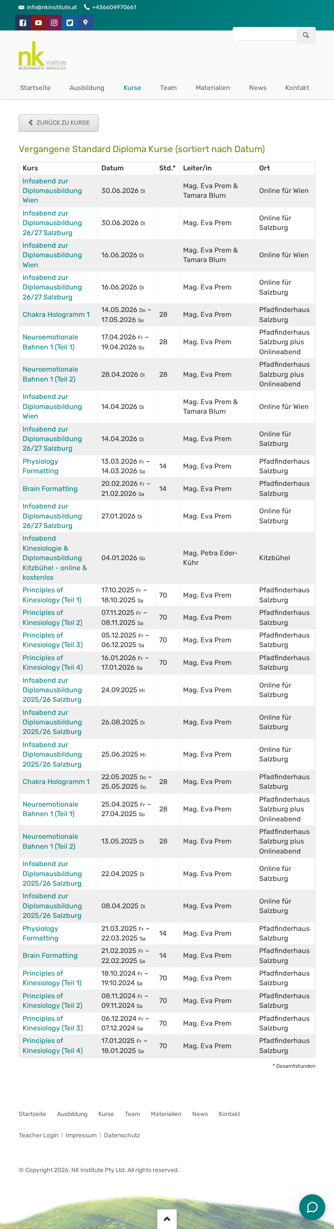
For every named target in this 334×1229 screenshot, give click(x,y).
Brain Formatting (50, 489)
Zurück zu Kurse (62, 122)
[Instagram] (54, 22)
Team (168, 88)
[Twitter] (69, 22)
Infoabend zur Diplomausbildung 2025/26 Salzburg (52, 690)
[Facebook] (23, 22)
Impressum (81, 1135)
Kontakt (297, 88)
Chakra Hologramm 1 (56, 314)
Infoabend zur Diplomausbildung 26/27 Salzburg (52, 223)
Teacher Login (38, 1135)
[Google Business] (85, 22)
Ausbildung (87, 88)
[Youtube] (39, 22)
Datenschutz (122, 1135)
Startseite (35, 88)
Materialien (213, 88)
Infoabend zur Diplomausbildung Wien (52, 191)
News (258, 88)
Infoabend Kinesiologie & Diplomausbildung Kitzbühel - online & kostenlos (55, 557)
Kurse (132, 88)
